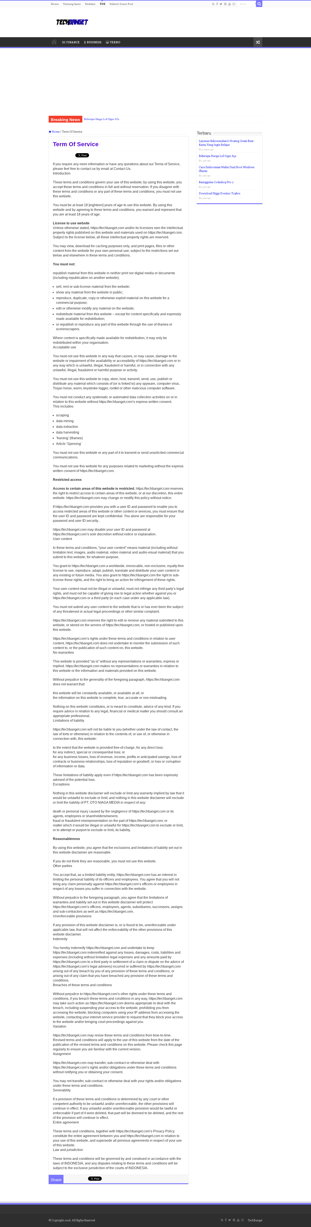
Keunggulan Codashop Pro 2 (216, 182)
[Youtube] (229, 4)
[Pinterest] (225, 4)
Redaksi (90, 3)
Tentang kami (72, 3)
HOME (54, 41)
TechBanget (255, 1220)
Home (55, 3)
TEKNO (115, 42)
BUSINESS (94, 42)
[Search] (259, 4)
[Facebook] (217, 4)
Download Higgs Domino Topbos (219, 193)
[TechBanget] (72, 21)
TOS (102, 3)
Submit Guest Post (121, 3)
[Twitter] (221, 4)
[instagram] (233, 4)
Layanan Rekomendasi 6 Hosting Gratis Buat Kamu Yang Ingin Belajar (226, 142)
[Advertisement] (155, 79)
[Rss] (213, 4)
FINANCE (73, 42)
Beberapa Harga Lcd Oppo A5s (101, 119)
